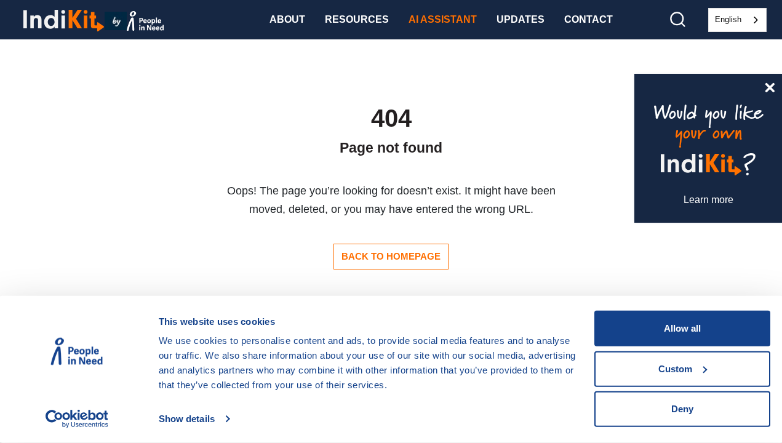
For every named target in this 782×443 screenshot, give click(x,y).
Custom (675, 368)
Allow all (682, 328)
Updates (521, 19)
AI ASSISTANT (443, 19)
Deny (682, 409)
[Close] (769, 86)
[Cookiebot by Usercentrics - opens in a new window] (76, 419)
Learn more (708, 199)
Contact (588, 19)
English (728, 19)
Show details (187, 418)
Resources (357, 19)
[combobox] (737, 20)
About (287, 19)
